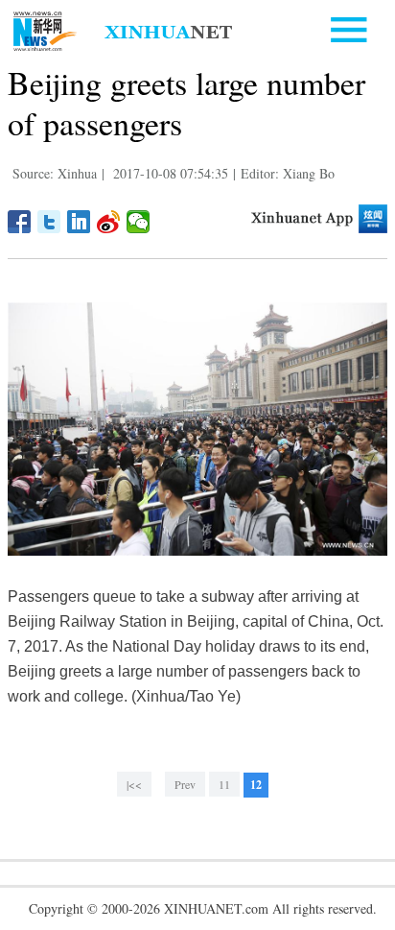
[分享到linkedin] (79, 221)
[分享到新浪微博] (109, 221)
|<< (134, 784)
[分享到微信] (139, 221)
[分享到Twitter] (49, 221)
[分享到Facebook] (20, 221)
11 (224, 784)
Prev (185, 784)
